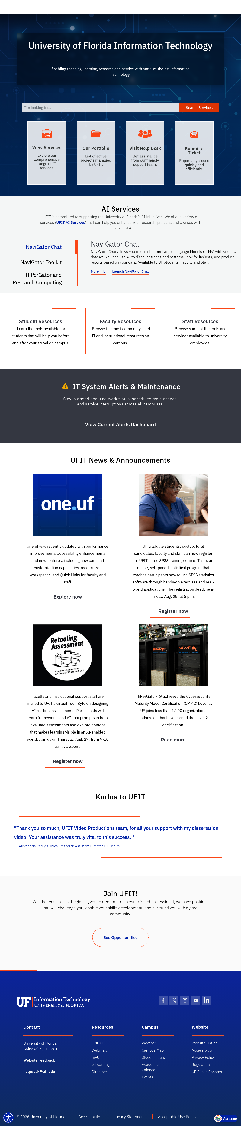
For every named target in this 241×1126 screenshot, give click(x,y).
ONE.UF (98, 1043)
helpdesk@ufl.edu (39, 1071)
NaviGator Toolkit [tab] (45, 264)
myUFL (97, 1057)
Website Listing (204, 1043)
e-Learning (101, 1064)
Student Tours (153, 1057)
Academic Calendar (150, 1067)
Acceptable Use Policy (177, 1116)
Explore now (67, 596)
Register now (173, 611)
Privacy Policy (203, 1057)
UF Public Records (207, 1071)
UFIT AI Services (70, 222)
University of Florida (47, 1116)
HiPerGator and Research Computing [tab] (41, 278)
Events (147, 1076)
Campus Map (153, 1050)
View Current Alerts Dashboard (120, 424)
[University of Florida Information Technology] (69, 1002)
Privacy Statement (129, 1116)
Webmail (99, 1050)
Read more (173, 739)
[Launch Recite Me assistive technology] (8, 1117)
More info (98, 271)
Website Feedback (39, 1060)
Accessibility (202, 1050)
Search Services (199, 107)
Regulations (202, 1064)
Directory (99, 1071)
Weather (149, 1043)
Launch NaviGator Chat (130, 271)
